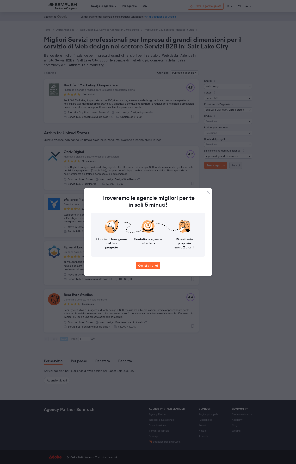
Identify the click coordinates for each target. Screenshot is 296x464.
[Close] (208, 192)
